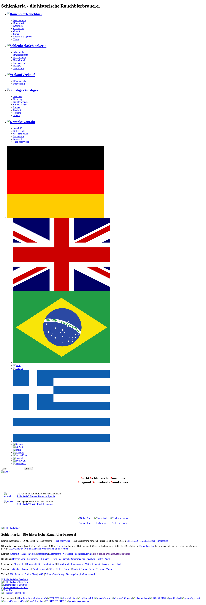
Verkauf (28, 75)
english (90, 598)
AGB (41, 574)
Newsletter (18, 139)
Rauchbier (34, 14)
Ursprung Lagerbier (22, 36)
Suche (92, 569)
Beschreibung (19, 20)
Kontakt (28, 122)
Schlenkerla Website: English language (35, 504)
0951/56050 (132, 541)
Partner (16, 107)
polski (178, 598)
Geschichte (18, 28)
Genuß (16, 31)
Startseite (17, 110)
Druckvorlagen (20, 102)
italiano (145, 598)
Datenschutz (19, 131)
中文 (57, 598)
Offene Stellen (20, 104)
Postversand (19, 83)
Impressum (18, 136)
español (39, 601)
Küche (60, 546)
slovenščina (20, 601)
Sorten (16, 34)
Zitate (16, 39)
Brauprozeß (18, 23)
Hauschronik (19, 60)
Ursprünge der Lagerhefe (83, 559)
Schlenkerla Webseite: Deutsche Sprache (36, 496)
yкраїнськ (84, 601)
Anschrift (17, 128)
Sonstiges (31, 90)
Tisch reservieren (21, 141)
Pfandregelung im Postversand (80, 574)
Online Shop (85, 523)
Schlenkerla (37, 46)
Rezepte (17, 65)
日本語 (162, 598)
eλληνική (127, 598)
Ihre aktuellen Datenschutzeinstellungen (111, 554)
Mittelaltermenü (92, 564)
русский (196, 598)
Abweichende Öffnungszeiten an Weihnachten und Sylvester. (39, 548)
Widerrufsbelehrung (54, 574)
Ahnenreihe (18, 52)
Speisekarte (18, 68)
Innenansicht (19, 63)
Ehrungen (18, 26)
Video (109, 569)
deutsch (73, 598)
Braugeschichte (20, 55)
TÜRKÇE (61, 601)
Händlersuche (19, 81)
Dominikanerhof (147, 546)
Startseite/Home (79, 569)
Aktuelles (17, 96)
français (107, 598)
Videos (16, 115)
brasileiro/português (37, 598)
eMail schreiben (20, 133)
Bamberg (17, 99)
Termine (17, 112)
